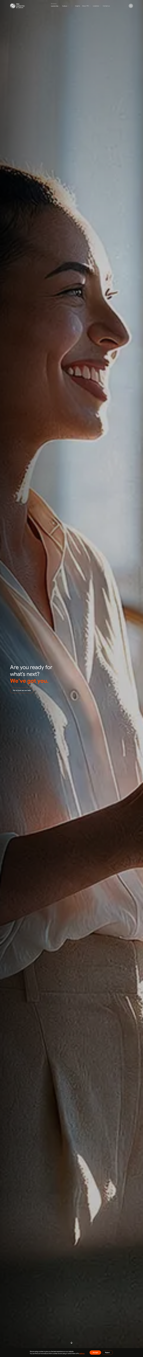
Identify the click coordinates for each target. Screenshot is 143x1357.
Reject (107, 1353)
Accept (95, 1353)
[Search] (131, 6)
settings (81, 1353)
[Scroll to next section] (71, 1342)
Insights (77, 6)
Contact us (106, 6)
